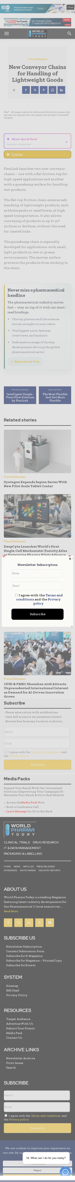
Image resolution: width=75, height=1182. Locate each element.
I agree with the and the (39, 599)
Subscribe (37, 614)
